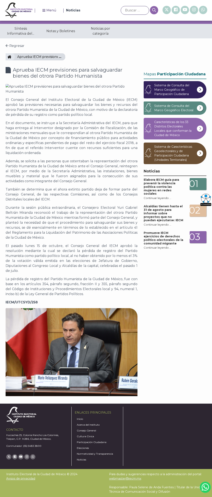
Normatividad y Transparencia (95, 453)
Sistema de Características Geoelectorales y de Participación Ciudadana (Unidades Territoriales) (173, 153)
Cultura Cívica (85, 436)
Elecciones (83, 447)
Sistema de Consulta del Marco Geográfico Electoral (173, 108)
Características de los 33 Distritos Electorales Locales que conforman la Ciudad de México (173, 128)
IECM (13, 57)
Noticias (81, 459)
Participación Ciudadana (91, 442)
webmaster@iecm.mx (125, 478)
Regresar (16, 46)
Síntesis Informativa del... (20, 31)
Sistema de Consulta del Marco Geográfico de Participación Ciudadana (171, 89)
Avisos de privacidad (20, 478)
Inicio (80, 418)
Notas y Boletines (60, 31)
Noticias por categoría (100, 31)
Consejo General (86, 430)
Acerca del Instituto (88, 424)
